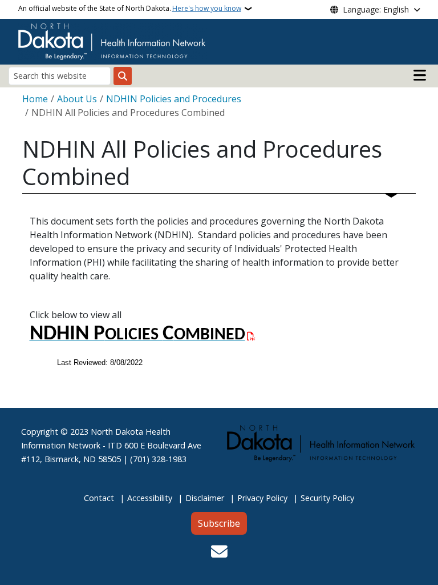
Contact (99, 497)
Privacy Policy (262, 497)
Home (35, 99)
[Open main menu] (419, 75)
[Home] (113, 40)
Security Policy (327, 497)
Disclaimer (204, 497)
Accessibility (149, 497)
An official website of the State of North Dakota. (129, 8)
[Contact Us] (219, 552)
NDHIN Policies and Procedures (173, 99)
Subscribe (219, 523)
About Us (77, 99)
